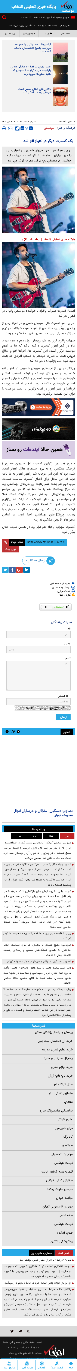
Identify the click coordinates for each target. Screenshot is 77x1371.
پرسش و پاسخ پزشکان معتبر (54, 1032)
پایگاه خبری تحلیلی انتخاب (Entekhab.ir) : (48, 239)
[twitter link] (12, 1331)
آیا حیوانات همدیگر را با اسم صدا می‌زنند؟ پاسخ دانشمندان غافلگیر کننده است (32, 48)
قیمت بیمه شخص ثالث (57, 1171)
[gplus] (19, 570)
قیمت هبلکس (63, 1163)
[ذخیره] (17, 128)
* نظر (68, 658)
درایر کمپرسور (64, 1128)
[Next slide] (7, 731)
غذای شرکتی (65, 1119)
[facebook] (12, 570)
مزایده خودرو (64, 1197)
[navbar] (73, 17)
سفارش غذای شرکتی (59, 1180)
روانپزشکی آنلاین (61, 1241)
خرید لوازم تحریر (62, 1067)
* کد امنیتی (64, 696)
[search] (4, 17)
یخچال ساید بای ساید (58, 1058)
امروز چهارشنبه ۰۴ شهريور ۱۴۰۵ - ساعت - (45, 17)
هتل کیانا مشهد (62, 1084)
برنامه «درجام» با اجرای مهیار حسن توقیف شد (45, 1260)
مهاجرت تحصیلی (62, 1154)
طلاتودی (67, 1145)
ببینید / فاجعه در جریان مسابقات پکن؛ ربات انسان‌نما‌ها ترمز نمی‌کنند (37, 936)
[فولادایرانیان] (38, 407)
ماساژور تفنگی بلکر (61, 1093)
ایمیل (67, 643)
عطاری (68, 1101)
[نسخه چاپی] (4, 128)
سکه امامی (66, 1215)
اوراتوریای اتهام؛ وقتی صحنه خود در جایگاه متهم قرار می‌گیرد (37, 1283)
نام (69, 628)
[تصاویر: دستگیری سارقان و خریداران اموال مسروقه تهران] (38, 773)
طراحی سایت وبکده (60, 1189)
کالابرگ (68, 1136)
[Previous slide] (18, 731)
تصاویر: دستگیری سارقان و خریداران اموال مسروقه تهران (43, 813)
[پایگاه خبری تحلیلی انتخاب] (67, 6)
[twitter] (5, 570)
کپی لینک (10, 549)
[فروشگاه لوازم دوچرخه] (38, 429)
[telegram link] (20, 1331)
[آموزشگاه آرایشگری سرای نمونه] (38, 450)
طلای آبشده (65, 1232)
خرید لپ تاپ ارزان (60, 1075)
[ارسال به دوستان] (10, 128)
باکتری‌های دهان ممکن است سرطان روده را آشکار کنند (34, 90)
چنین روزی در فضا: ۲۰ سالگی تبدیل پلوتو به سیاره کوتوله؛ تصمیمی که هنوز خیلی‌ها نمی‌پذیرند (30, 70)
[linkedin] (26, 570)
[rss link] (28, 1331)
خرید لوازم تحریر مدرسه (57, 1049)
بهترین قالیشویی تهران (58, 1206)
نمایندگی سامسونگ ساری (56, 1110)
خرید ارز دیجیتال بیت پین (55, 1040)
